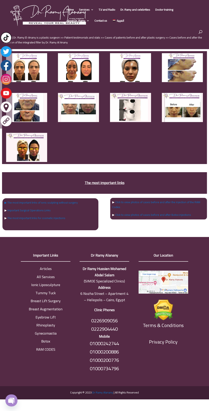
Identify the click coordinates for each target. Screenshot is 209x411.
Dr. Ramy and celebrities (135, 10)
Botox (45, 341)
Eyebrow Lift (46, 317)
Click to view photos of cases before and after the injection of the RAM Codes (156, 204)
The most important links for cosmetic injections (36, 218)
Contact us (100, 21)
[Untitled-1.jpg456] (26, 161)
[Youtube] (6, 98)
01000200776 (104, 360)
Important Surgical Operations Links (29, 210)
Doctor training (164, 10)
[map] (163, 283)
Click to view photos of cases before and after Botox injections (153, 214)
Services (84, 10)
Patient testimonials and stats (82, 37)
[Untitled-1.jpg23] (78, 121)
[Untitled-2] (182, 81)
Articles (46, 268)
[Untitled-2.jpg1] (26, 121)
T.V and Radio (107, 10)
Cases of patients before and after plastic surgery (135, 37)
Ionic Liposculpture (45, 284)
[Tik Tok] (6, 42)
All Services (46, 276)
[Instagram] (6, 84)
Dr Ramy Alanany (102, 392)
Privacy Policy (163, 341)
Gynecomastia (46, 333)
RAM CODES (45, 349)
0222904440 (104, 329)
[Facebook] (6, 70)
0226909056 (104, 320)
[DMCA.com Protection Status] (163, 309)
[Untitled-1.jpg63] (130, 121)
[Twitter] (6, 56)
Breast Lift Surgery (46, 301)
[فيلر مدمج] (130, 81)
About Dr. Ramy (76, 21)
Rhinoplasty (45, 325)
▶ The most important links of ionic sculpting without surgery (41, 202)
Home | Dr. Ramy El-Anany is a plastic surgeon (32, 37)
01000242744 (104, 343)
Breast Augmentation (45, 309)
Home (70, 10)
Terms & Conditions (163, 325)
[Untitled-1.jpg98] (182, 121)
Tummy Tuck (46, 293)
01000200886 (104, 351)
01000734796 (104, 368)
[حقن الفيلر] (26, 81)
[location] (6, 112)
